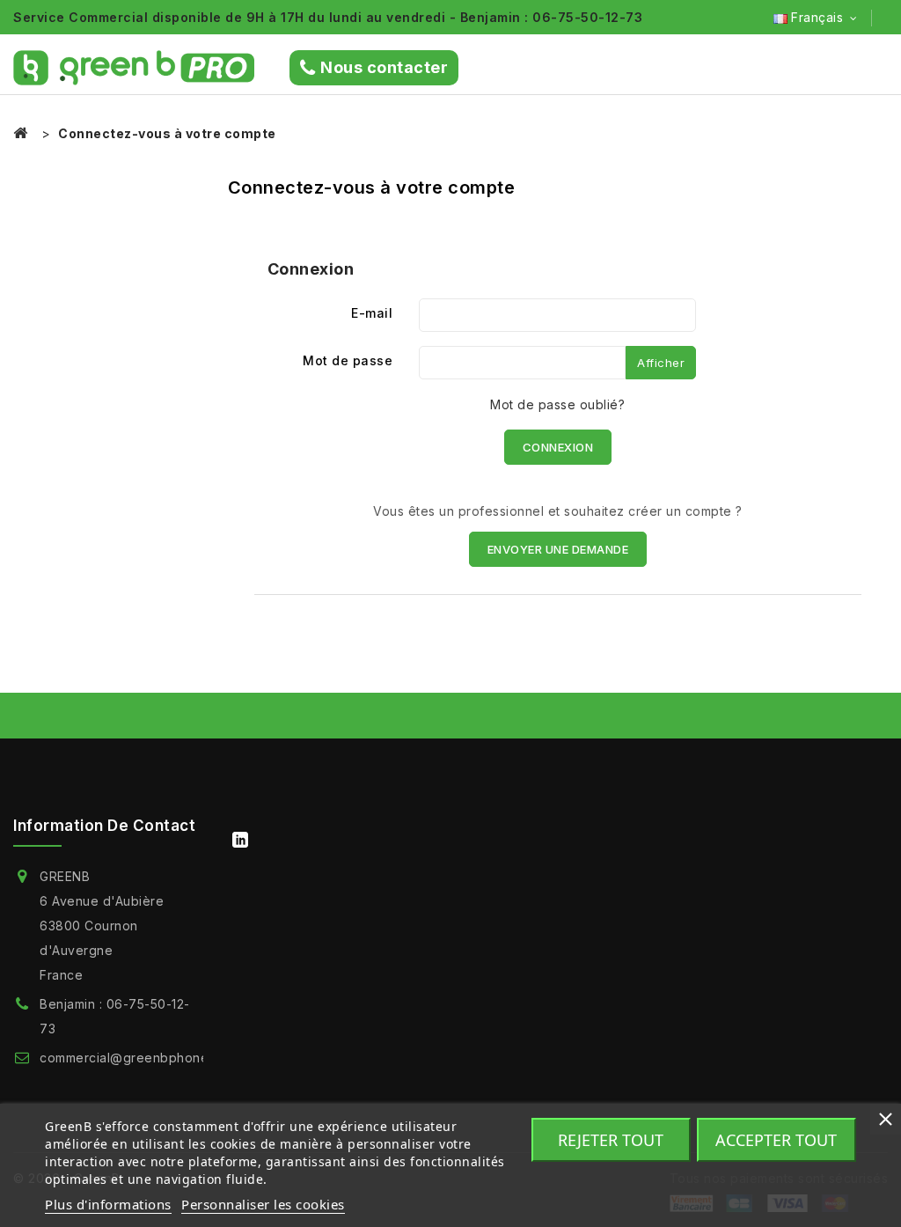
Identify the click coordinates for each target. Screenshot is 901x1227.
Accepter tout (776, 1139)
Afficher (661, 363)
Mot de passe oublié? (557, 404)
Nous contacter (384, 67)
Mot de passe (347, 360)
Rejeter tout (610, 1139)
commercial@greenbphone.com (139, 1057)
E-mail (371, 312)
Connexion (558, 447)
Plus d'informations (108, 1204)
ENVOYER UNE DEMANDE (558, 549)
